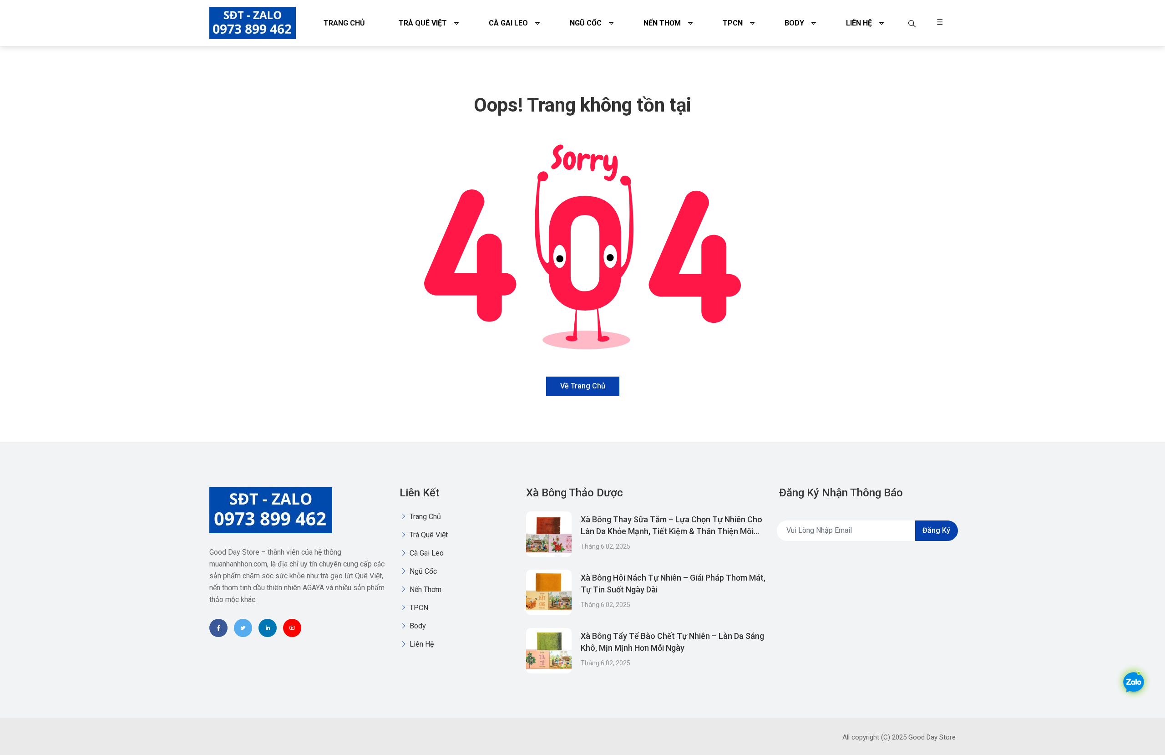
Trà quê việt (423, 23)
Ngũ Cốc (586, 23)
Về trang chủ (582, 386)
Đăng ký (936, 530)
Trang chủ (344, 23)
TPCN (733, 23)
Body (794, 23)
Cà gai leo (508, 23)
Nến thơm (662, 23)
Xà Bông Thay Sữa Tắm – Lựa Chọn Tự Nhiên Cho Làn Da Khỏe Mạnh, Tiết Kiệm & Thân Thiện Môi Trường (671, 531)
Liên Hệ (859, 23)
